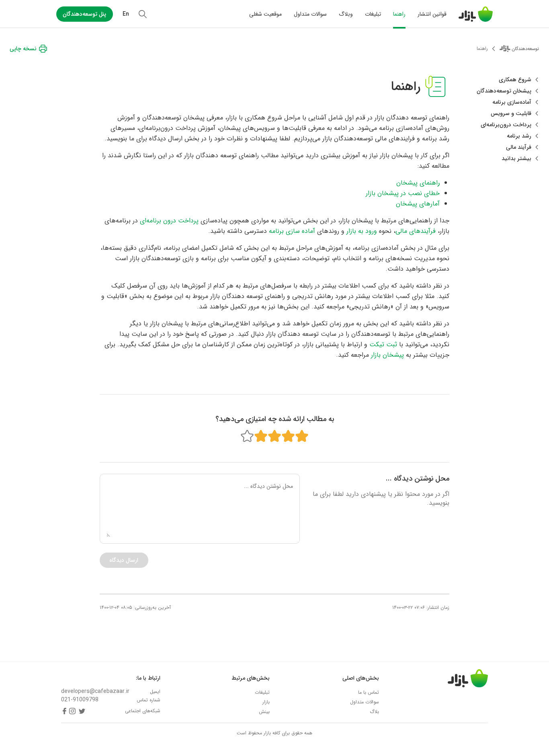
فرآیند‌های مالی (415, 231)
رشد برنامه (519, 136)
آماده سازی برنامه (292, 231)
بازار (266, 702)
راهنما (399, 14)
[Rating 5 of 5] (247, 436)
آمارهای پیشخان (418, 204)
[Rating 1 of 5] (301, 436)
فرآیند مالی (518, 147)
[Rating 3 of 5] (274, 436)
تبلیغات (373, 14)
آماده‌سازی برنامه (511, 102)
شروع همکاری (515, 79)
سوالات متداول (310, 14)
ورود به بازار (361, 231)
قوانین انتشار (432, 14)
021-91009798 (79, 700)
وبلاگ (346, 14)
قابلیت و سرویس (511, 113)
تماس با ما (368, 692)
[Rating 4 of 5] (260, 436)
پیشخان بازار (387, 355)
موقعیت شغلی (265, 14)
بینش (264, 711)
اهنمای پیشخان (418, 183)
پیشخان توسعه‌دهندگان (504, 90)
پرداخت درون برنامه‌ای (169, 221)
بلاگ (374, 711)
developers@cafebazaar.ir (95, 691)
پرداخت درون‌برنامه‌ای (506, 124)
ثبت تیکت (383, 344)
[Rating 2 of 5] (288, 436)
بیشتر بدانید (516, 158)
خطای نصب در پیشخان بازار (403, 193)
